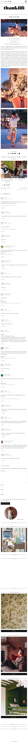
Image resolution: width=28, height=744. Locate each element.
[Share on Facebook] (5, 185)
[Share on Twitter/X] (6, 185)
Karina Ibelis (7, 374)
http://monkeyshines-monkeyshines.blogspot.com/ (11, 303)
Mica (5, 197)
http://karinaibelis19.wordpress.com (8, 384)
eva (5, 272)
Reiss (22, 44)
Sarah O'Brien (7, 364)
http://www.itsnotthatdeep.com (7, 254)
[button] (26, 1)
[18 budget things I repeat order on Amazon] (7, 169)
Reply (4, 218)
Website (2, 494)
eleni (5, 417)
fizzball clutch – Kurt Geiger (14, 42)
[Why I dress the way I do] (20, 169)
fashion (16, 14)
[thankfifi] (14, 6)
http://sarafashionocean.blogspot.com (8, 229)
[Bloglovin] (17, 153)
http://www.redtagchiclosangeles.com (8, 358)
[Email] (10, 1)
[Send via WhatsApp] (9, 185)
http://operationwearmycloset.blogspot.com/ (10, 398)
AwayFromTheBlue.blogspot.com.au (8, 205)
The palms (14, 17)
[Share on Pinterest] (8, 185)
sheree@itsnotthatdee (9, 246)
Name (2, 484)
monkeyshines (7, 293)
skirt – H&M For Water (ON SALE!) (14, 40)
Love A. (6, 330)
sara (5, 222)
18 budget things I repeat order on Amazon (7, 180)
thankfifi (15, 741)
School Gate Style (8, 441)
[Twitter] (1, 1)
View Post (14, 540)
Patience (6, 188)
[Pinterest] (6, 1)
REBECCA (6, 347)
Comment (3, 470)
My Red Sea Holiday (22, 188)
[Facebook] (8, 1)
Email (2, 489)
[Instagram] (3, 1)
